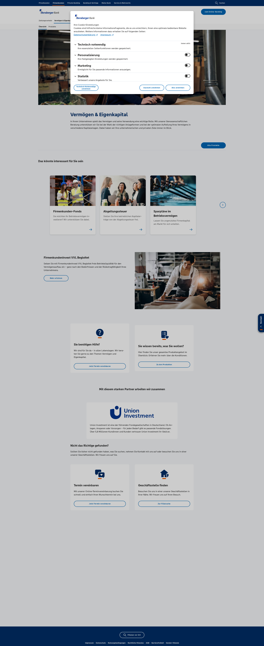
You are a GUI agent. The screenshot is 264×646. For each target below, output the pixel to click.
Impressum (106, 34)
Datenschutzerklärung (85, 34)
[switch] (187, 54)
